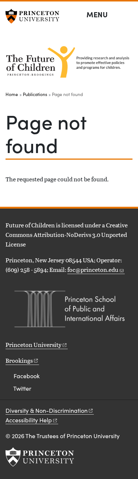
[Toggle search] (127, 15)
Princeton (33, 344)
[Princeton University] (35, 16)
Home (12, 94)
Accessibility (29, 420)
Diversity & (47, 410)
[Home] (69, 62)
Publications (35, 94)
